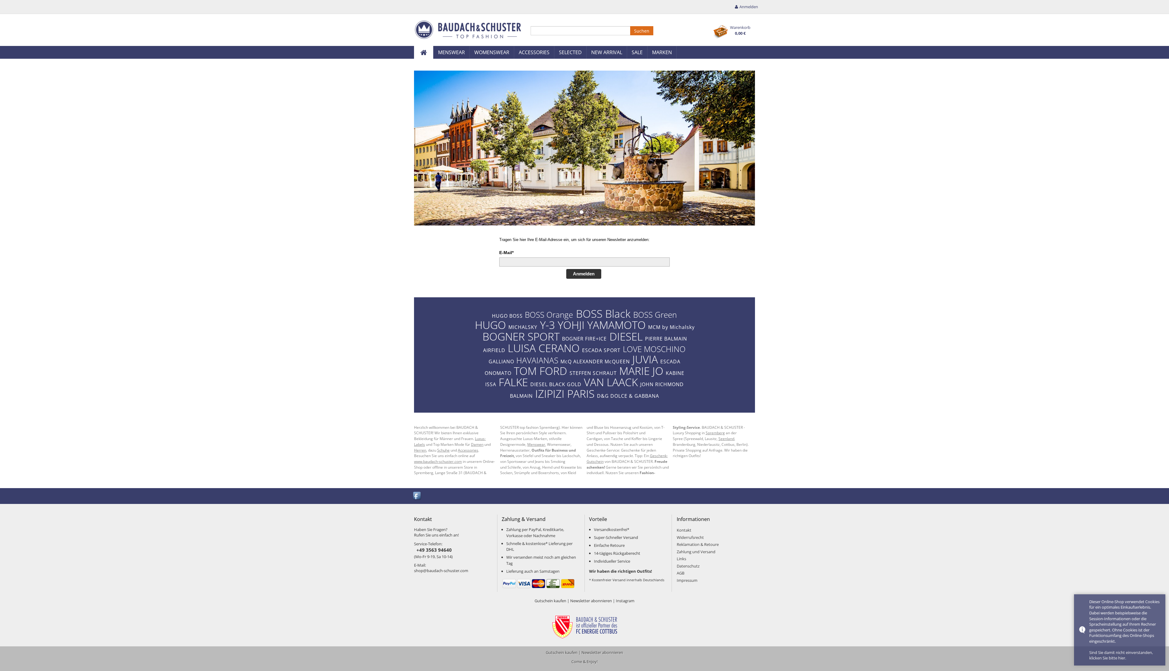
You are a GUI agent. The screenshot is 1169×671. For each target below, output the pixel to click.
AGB (680, 573)
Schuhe (443, 450)
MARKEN (662, 52)
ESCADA (670, 361)
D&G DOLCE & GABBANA (628, 396)
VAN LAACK (611, 382)
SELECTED (570, 52)
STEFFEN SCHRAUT (593, 373)
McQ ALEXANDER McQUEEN (595, 361)
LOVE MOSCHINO (654, 349)
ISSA (490, 384)
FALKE (513, 382)
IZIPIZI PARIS (565, 393)
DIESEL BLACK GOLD (555, 384)
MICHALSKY (522, 327)
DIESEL (626, 336)
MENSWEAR (451, 52)
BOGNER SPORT (521, 336)
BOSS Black (603, 313)
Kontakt (684, 530)
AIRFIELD (494, 350)
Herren (420, 450)
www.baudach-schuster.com (438, 461)
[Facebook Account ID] (417, 495)
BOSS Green (655, 314)
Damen (477, 444)
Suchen (641, 31)
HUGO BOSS (507, 316)
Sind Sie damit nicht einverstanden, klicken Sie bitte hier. (1121, 655)
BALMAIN (521, 396)
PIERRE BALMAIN (666, 338)
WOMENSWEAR (491, 52)
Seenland (726, 438)
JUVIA (645, 359)
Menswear (536, 444)
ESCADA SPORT (601, 350)
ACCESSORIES (534, 52)
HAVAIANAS (537, 360)
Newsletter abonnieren (591, 600)
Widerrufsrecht (690, 537)
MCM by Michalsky (671, 327)
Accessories (468, 450)
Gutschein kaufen (550, 600)
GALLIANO (501, 361)
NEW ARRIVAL (606, 52)
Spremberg (715, 432)
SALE (637, 52)
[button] (421, 148)
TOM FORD (540, 370)
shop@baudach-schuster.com (441, 570)
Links (681, 558)
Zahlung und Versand (696, 551)
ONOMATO (498, 373)
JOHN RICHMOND (662, 384)
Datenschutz (688, 566)
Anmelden (584, 273)
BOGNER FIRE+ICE (584, 338)
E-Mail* (506, 252)
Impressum (687, 580)
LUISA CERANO (544, 348)
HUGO (490, 324)
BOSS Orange (549, 314)
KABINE (675, 373)
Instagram (625, 600)
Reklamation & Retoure (698, 544)
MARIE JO (641, 370)
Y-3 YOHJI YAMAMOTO (593, 324)
